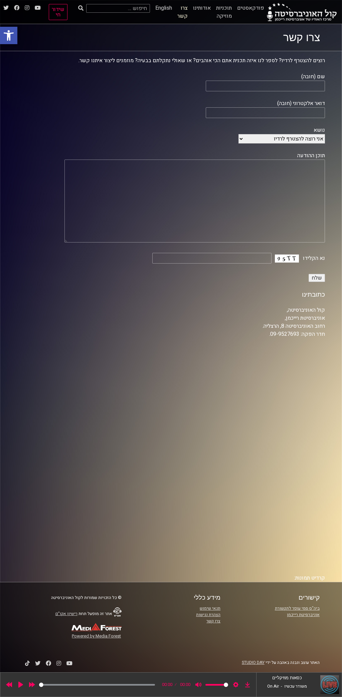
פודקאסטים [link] (250, 8)
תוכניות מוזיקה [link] (224, 12)
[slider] (97, 685)
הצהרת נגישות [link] (208, 615)
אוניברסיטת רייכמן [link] (303, 615)
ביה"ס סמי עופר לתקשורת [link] (297, 608)
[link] (8, 35)
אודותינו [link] (202, 8)
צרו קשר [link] (182, 12)
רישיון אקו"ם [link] (66, 614)
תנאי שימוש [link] (210, 608)
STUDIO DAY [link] (253, 663)
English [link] (163, 8)
